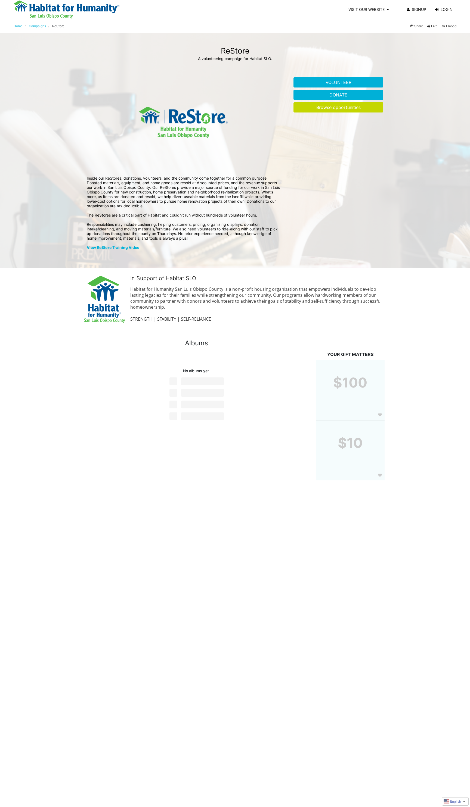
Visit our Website (366, 9)
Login (447, 9)
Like (434, 26)
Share (418, 26)
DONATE (338, 95)
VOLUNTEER (338, 82)
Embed (451, 26)
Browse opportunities (338, 107)
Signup (419, 9)
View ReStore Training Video (113, 247)
